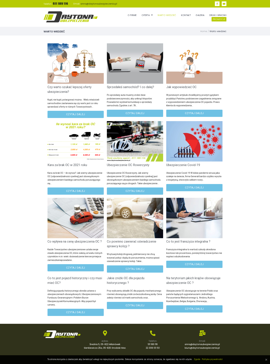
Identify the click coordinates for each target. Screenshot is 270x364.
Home (203, 31)
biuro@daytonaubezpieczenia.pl (202, 347)
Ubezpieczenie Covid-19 (183, 165)
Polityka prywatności (212, 359)
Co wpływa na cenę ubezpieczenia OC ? (75, 241)
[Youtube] (224, 3)
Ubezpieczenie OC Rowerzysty (128, 165)
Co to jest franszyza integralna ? (188, 241)
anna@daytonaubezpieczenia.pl (98, 3)
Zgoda (197, 359)
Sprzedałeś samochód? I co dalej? (130, 87)
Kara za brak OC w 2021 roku (67, 165)
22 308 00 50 (153, 347)
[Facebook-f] (217, 3)
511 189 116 (153, 344)
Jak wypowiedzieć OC (181, 87)
